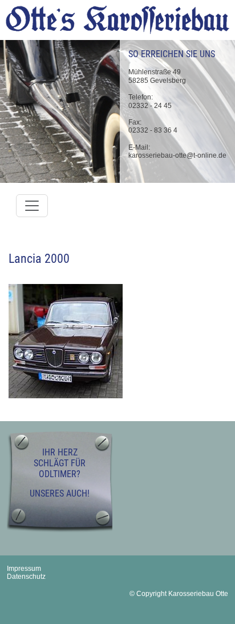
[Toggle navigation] (32, 205)
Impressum (24, 569)
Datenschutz (26, 577)
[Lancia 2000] (66, 340)
